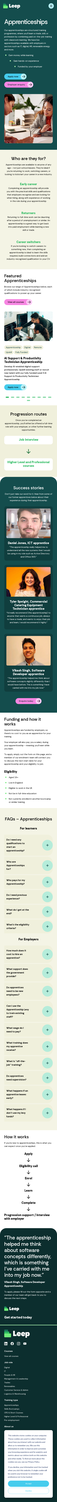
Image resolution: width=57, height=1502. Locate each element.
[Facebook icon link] (12, 1343)
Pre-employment (11, 1420)
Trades (7, 1382)
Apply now (13, 76)
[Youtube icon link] (24, 1344)
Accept (28, 1483)
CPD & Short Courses (13, 1412)
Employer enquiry (16, 84)
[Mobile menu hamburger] (51, 6)
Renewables (9, 1386)
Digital (7, 1367)
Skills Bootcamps (11, 1409)
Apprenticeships (11, 1405)
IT (5, 1371)
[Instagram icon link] (18, 1343)
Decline (28, 1491)
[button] (7, 397)
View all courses (16, 302)
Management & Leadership (16, 1379)
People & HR (9, 1375)
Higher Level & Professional (16, 1416)
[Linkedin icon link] (5, 1343)
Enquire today (26, 701)
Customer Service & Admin (16, 1390)
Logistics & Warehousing (15, 1394)
